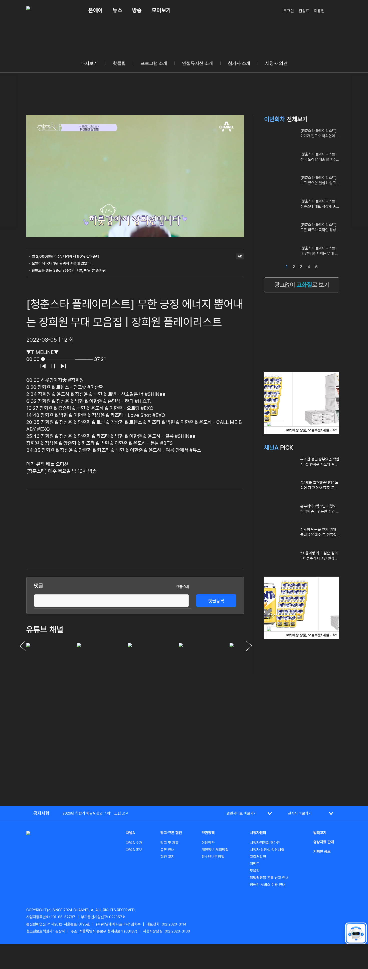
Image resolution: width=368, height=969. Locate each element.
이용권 (319, 10)
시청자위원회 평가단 (265, 843)
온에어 (95, 10)
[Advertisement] (206, 528)
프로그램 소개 (153, 63)
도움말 (255, 871)
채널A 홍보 (134, 850)
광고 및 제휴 (169, 843)
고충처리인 (258, 857)
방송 (137, 10)
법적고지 (319, 833)
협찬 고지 (167, 857)
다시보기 (89, 63)
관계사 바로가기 (300, 813)
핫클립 (119, 63)
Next (249, 646)
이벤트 (255, 864)
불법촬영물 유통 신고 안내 (269, 878)
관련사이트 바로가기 (242, 813)
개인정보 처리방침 (215, 850)
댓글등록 (216, 600)
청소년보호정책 (213, 857)
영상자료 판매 (323, 842)
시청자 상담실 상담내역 (267, 850)
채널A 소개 (134, 843)
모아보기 (161, 10)
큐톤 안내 (167, 850)
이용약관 (208, 843)
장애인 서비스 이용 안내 (267, 885)
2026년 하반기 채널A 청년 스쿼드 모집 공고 (95, 813)
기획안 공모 (322, 851)
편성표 (304, 10)
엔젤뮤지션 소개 (197, 63)
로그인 (288, 10)
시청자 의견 (276, 63)
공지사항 (41, 813)
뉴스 (117, 10)
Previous (22, 646)
